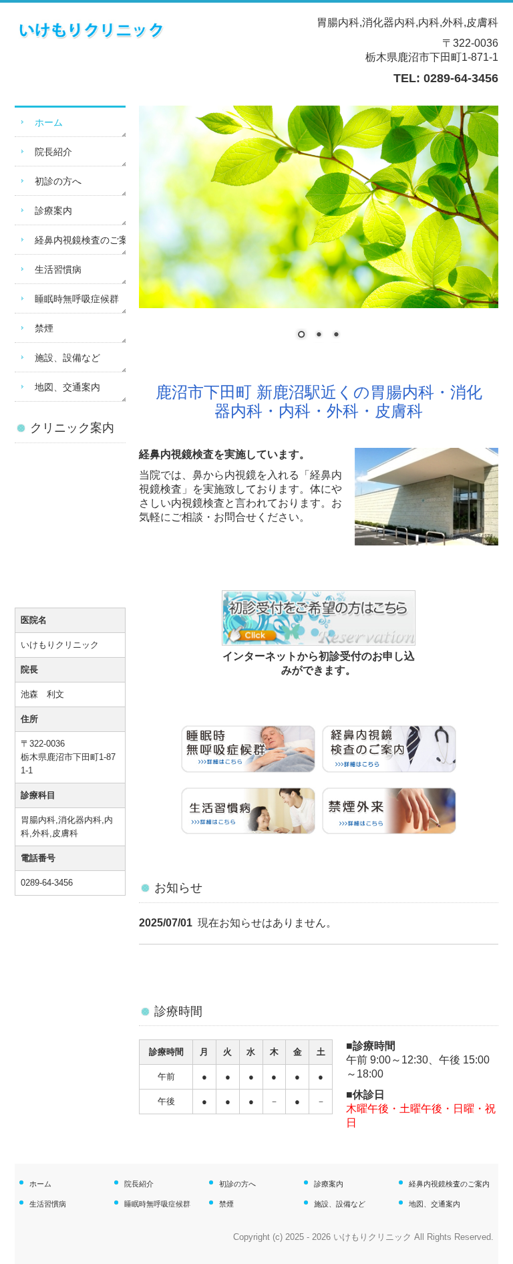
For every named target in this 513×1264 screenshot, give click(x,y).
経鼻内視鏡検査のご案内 (80, 240)
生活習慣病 (58, 269)
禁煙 (44, 328)
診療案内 (53, 210)
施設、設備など (67, 357)
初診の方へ (58, 181)
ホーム (49, 122)
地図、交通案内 (67, 387)
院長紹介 (53, 151)
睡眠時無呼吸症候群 (77, 298)
